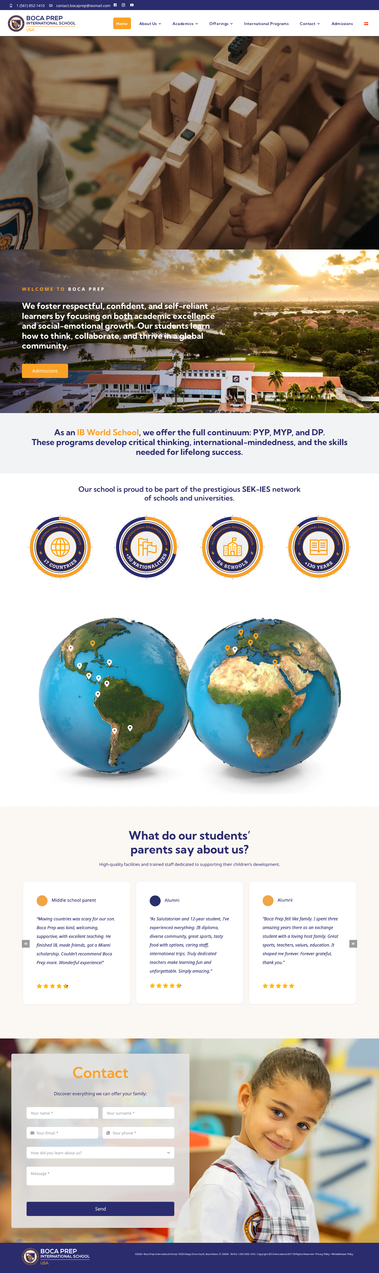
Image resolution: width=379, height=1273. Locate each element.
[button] (70, 648)
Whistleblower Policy (342, 1254)
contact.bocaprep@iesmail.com (83, 5)
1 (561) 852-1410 (31, 5)
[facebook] (115, 5)
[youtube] (132, 5)
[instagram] (123, 5)
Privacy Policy (323, 1254)
